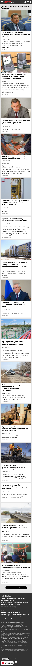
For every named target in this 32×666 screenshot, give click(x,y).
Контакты (16, 612)
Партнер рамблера (14, 658)
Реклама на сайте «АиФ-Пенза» (11, 604)
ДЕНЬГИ (4, 49)
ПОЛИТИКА (5, 94)
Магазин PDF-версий (7, 600)
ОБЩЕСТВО (5, 175)
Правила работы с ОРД (8, 607)
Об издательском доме (8, 598)
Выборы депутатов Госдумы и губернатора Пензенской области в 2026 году (15, 615)
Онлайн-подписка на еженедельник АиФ (14, 602)
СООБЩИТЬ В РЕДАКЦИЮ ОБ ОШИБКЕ (12, 618)
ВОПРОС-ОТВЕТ (6, 237)
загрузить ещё (16, 587)
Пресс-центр (21, 598)
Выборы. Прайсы (6, 612)
